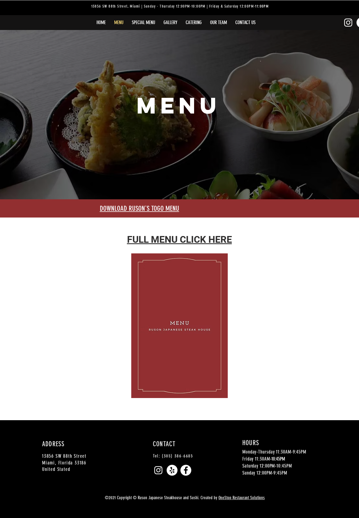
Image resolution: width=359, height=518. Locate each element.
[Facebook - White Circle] (185, 470)
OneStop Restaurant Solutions (241, 497)
